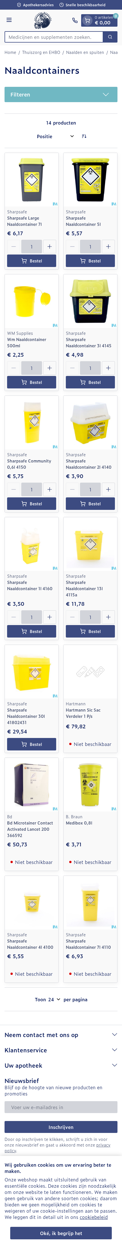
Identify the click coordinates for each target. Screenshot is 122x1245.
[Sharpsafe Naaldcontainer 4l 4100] (31, 902)
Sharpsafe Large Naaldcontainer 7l (24, 221)
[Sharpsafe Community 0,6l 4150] (31, 422)
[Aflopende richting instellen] (84, 136)
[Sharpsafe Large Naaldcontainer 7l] (31, 180)
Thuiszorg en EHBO (41, 52)
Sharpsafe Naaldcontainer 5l (83, 221)
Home (10, 52)
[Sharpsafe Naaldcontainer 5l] (90, 180)
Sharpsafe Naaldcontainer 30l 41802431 (26, 716)
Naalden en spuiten (85, 52)
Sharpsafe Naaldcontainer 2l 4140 (89, 464)
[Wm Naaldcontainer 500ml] (31, 301)
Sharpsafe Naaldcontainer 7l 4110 (88, 944)
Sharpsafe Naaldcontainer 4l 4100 (30, 944)
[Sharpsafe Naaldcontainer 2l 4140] (90, 422)
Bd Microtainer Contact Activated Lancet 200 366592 (30, 829)
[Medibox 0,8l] (90, 784)
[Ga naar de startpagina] (43, 20)
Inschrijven (61, 1127)
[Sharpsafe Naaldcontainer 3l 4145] (90, 301)
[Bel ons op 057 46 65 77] (75, 20)
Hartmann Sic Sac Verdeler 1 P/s (83, 713)
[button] (61, 94)
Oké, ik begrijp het (61, 1233)
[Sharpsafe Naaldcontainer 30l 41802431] (31, 672)
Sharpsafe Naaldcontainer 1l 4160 (29, 585)
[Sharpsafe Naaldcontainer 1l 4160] (31, 544)
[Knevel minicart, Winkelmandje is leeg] (87, 20)
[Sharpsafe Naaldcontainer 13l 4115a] (90, 544)
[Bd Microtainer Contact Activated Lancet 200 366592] (31, 784)
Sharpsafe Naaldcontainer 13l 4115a (84, 588)
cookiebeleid (94, 1217)
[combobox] (54, 37)
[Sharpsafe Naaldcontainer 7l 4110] (90, 902)
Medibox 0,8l (79, 823)
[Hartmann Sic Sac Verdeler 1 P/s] (90, 672)
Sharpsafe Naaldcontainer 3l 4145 (89, 342)
